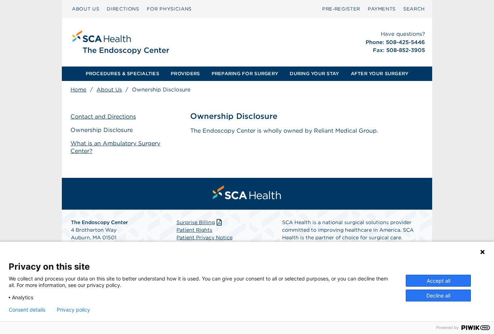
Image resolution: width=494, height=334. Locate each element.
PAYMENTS (382, 9)
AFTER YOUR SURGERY (380, 73)
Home (78, 89)
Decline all (438, 295)
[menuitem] (85, 9)
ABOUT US (85, 9)
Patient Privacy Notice (204, 237)
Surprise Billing (195, 222)
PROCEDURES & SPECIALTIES (122, 73)
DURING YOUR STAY (314, 73)
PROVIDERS (185, 73)
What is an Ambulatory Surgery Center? (115, 147)
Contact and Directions (103, 116)
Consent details (27, 310)
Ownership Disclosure (102, 130)
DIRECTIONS (123, 9)
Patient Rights (194, 230)
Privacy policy (73, 310)
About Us (109, 89)
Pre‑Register (341, 9)
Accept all (438, 281)
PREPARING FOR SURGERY (245, 73)
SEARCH (414, 9)
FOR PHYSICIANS (169, 9)
